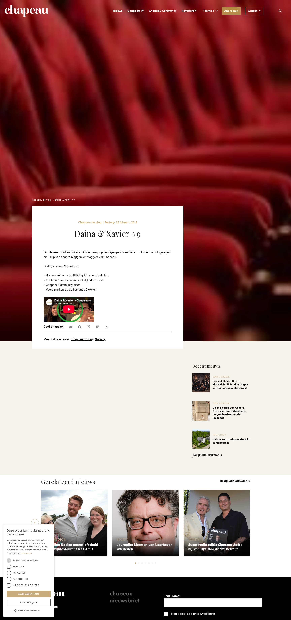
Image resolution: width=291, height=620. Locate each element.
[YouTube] (56, 607)
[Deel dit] (79, 327)
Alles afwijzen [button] (28, 602)
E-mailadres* (172, 596)
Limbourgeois (56, 539)
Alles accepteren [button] (28, 593)
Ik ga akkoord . (193, 614)
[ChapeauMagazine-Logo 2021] (27, 11)
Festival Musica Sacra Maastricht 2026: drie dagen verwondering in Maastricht (230, 384)
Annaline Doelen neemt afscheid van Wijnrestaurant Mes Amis (72, 547)
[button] (210, 11)
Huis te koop (219, 435)
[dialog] (28, 570)
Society (100, 339)
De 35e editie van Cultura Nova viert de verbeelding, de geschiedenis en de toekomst (229, 413)
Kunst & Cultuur (221, 377)
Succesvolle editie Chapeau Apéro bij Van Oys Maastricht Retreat (215, 547)
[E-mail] (70, 327)
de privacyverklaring (202, 614)
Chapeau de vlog (82, 339)
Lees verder (26, 553)
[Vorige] (35, 523)
